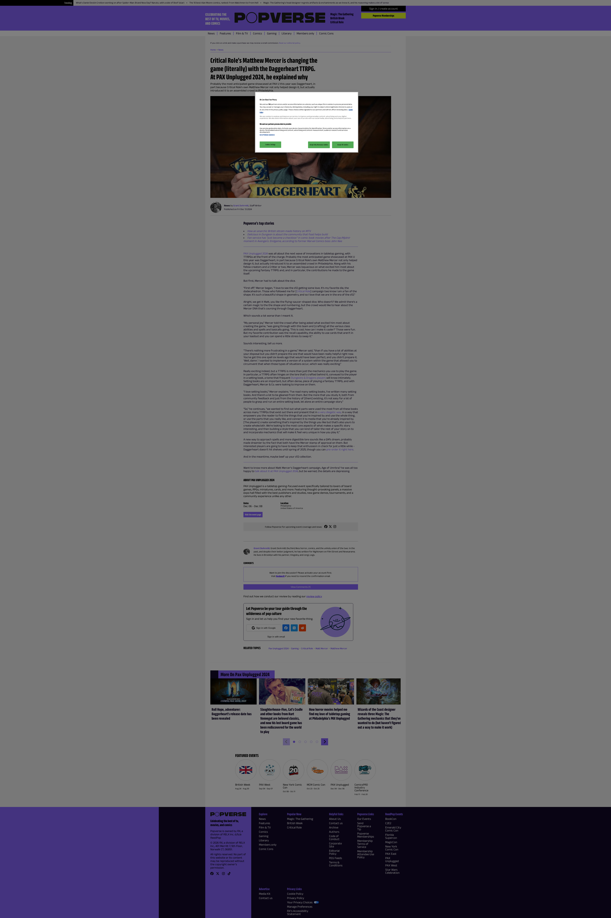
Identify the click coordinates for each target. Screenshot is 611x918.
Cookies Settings (270, 144)
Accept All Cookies (342, 145)
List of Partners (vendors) (267, 135)
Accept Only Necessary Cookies (319, 145)
